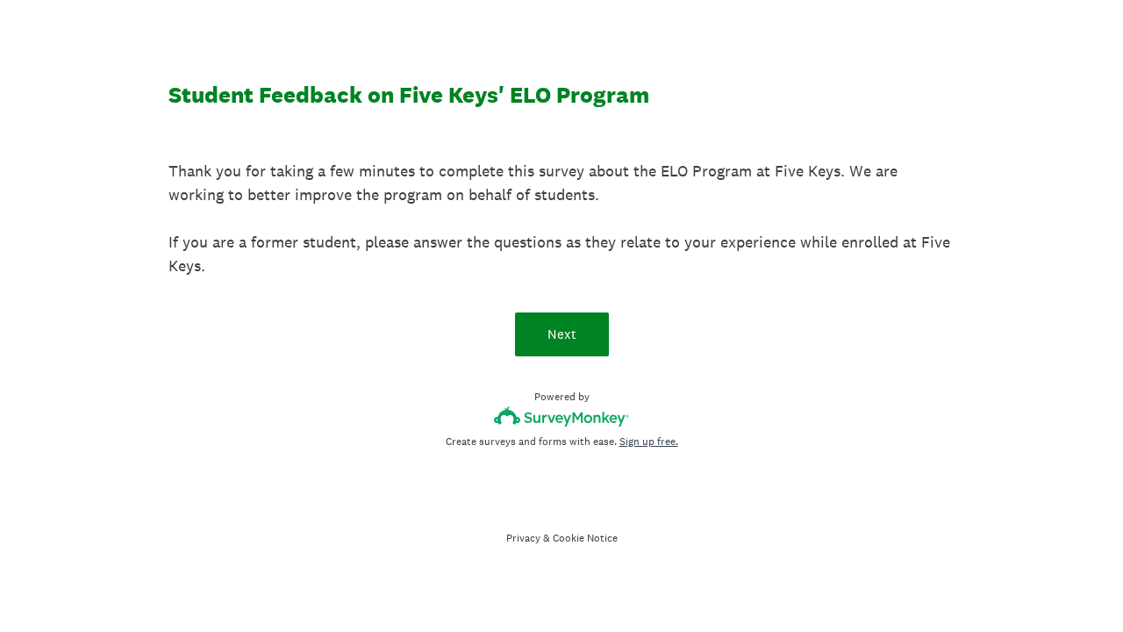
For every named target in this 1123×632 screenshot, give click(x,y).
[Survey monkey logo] (562, 416)
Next (561, 334)
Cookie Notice (585, 538)
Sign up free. (648, 441)
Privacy (523, 538)
